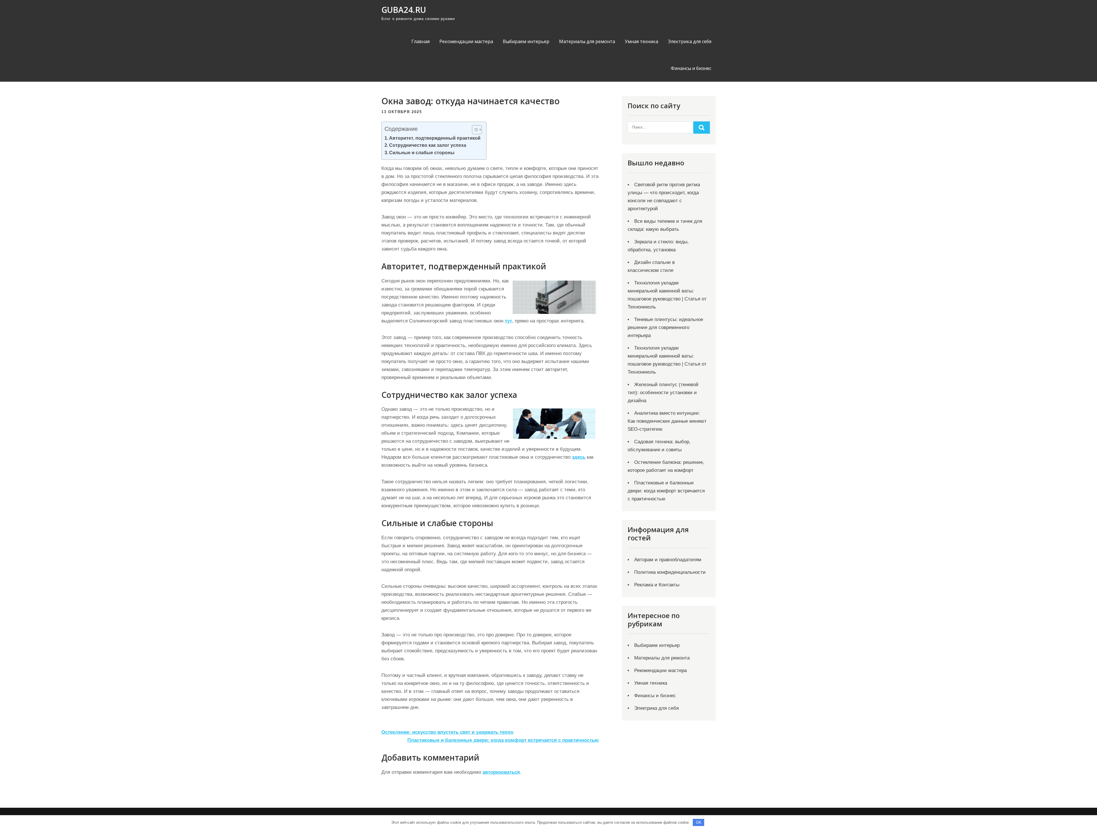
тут (508, 321)
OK (698, 822)
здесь (578, 457)
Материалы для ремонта (587, 41)
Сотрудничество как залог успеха (427, 145)
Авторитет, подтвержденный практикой (435, 138)
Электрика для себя (689, 41)
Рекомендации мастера (466, 41)
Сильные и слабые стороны (422, 152)
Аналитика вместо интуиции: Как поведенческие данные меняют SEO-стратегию (667, 421)
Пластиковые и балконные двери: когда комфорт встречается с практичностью (503, 740)
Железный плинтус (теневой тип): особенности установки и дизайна (663, 392)
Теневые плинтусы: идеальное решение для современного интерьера (665, 327)
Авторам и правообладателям (667, 559)
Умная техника (641, 41)
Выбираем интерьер (526, 41)
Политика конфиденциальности (670, 572)
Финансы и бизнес (691, 68)
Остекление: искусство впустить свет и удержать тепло (447, 732)
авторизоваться (501, 772)
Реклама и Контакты (656, 585)
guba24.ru (403, 9)
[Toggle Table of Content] (474, 130)
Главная (420, 41)
